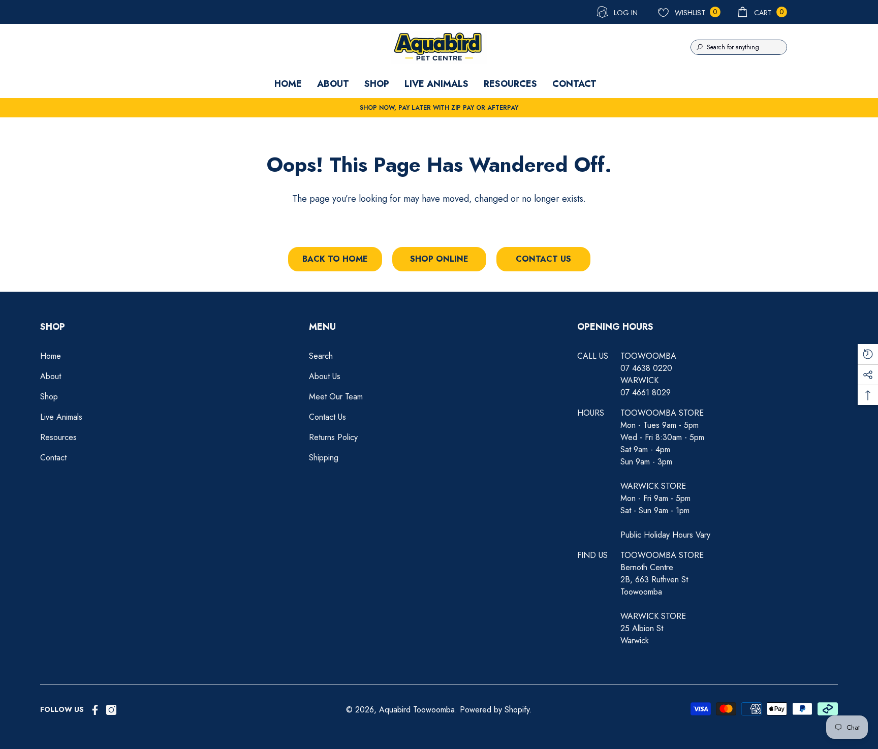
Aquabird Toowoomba (417, 709)
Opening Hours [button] (615, 326)
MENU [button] (322, 326)
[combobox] (747, 47)
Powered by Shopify (494, 709)
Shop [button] (52, 326)
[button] (761, 12)
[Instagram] (111, 710)
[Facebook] (95, 710)
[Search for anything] (739, 47)
